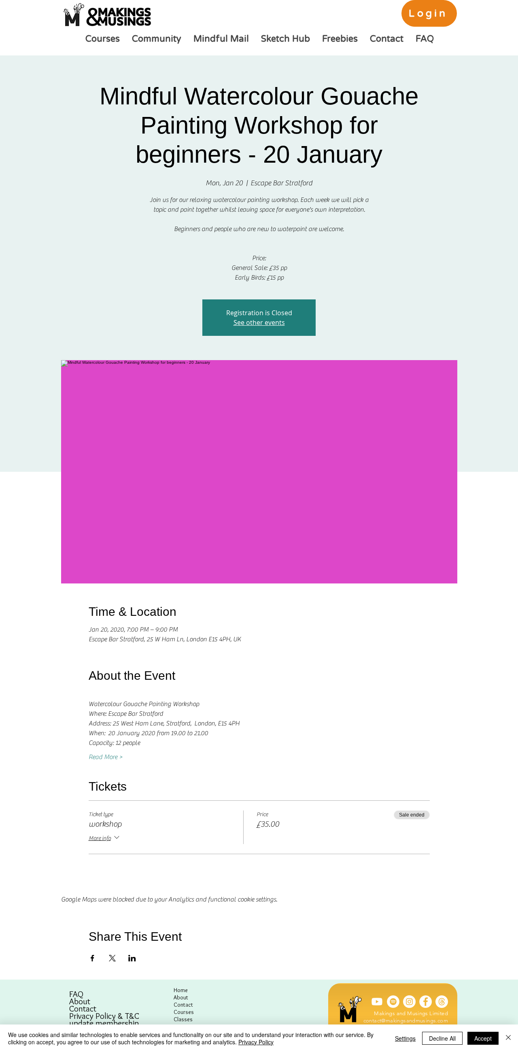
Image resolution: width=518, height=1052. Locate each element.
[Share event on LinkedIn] (132, 958)
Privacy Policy (256, 1042)
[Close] (508, 1038)
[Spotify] (393, 1001)
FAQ (76, 994)
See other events (259, 322)
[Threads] (441, 1001)
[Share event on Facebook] (92, 958)
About (79, 1001)
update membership (104, 1023)
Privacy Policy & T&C (104, 1016)
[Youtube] (377, 1001)
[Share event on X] (112, 958)
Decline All (442, 1038)
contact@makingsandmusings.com (405, 1021)
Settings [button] (405, 1038)
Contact (82, 1008)
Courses (184, 1012)
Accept (483, 1038)
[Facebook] (425, 1001)
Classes (183, 1019)
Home (181, 990)
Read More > (106, 757)
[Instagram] (409, 1001)
